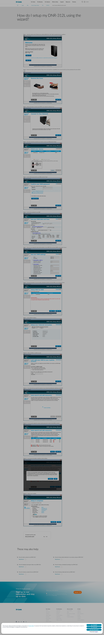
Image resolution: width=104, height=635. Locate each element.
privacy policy (31, 625)
